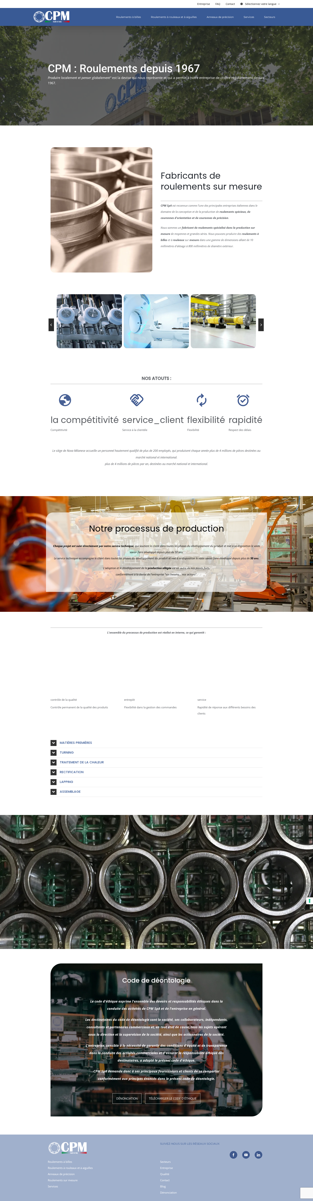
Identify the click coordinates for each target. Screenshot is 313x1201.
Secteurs (165, 1162)
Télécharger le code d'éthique (173, 1099)
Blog (163, 1186)
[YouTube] (246, 1155)
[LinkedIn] (258, 1155)
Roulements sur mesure (63, 1180)
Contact (165, 1180)
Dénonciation (127, 1099)
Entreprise (166, 1168)
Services (53, 1186)
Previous (51, 324)
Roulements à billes (60, 1162)
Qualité (164, 1174)
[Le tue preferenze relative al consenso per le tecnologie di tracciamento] (309, 900)
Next (261, 324)
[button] (156, 743)
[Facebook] (233, 1155)
